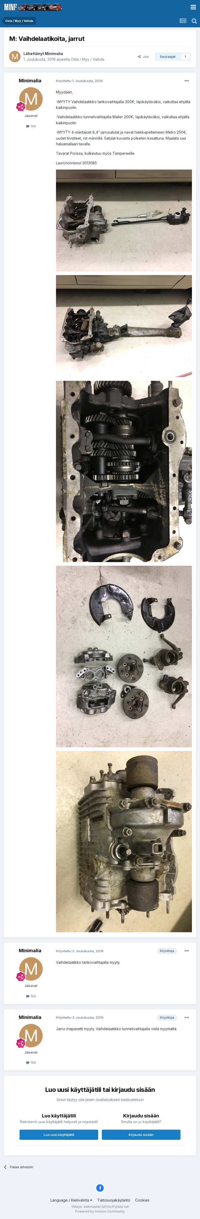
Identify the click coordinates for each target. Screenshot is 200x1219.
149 (32, 126)
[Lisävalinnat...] (187, 81)
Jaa (145, 56)
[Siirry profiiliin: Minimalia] (15, 56)
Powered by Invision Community (100, 1211)
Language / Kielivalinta (70, 1200)
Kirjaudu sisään (141, 1135)
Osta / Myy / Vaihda (87, 59)
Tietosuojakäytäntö (113, 1200)
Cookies (142, 1200)
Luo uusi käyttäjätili (59, 1135)
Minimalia (54, 53)
